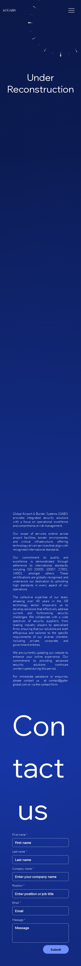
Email (16, 902)
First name (20, 834)
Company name (23, 868)
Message (18, 920)
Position (18, 885)
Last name (19, 851)
